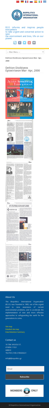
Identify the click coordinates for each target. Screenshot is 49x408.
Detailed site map (12, 329)
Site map (8, 326)
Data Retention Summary (15, 332)
